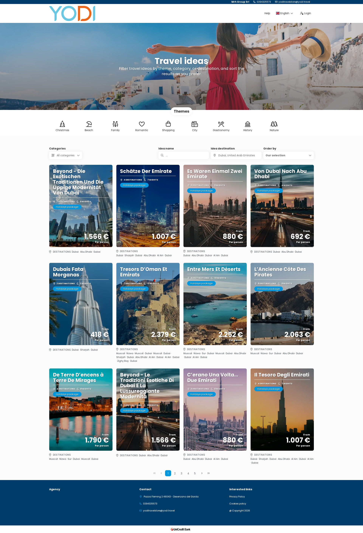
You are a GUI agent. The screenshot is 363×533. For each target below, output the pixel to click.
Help (267, 13)
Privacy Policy (237, 496)
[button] (288, 155)
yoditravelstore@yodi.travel (294, 1)
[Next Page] (202, 473)
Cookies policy (237, 503)
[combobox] (236, 155)
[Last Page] (209, 473)
